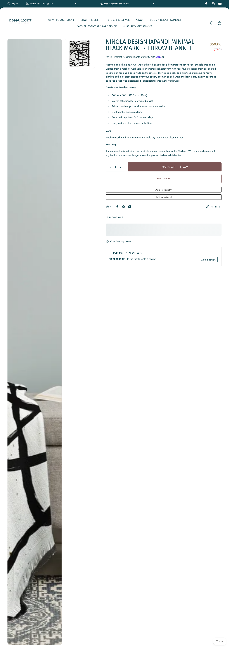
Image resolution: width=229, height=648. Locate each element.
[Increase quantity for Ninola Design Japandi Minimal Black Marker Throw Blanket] (121, 166)
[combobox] (15, 3)
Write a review (208, 259)
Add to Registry (163, 190)
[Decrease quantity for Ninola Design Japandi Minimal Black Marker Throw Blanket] (109, 166)
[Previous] (76, 3)
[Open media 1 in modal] (34, 342)
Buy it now (163, 178)
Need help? (216, 206)
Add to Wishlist (163, 197)
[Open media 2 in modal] (80, 54)
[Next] (152, 3)
